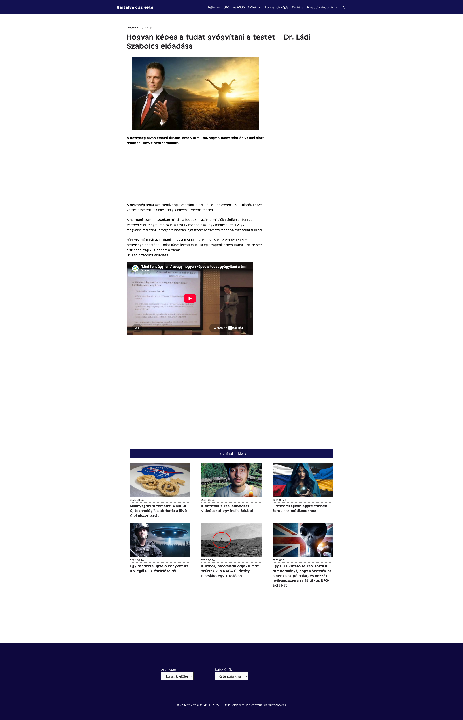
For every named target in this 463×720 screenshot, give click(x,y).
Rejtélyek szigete (135, 7)
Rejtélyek (213, 7)
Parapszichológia (276, 7)
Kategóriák (223, 669)
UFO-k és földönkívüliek (240, 7)
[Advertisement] (196, 175)
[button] (343, 7)
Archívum (168, 669)
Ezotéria (297, 7)
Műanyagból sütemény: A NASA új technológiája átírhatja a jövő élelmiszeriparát (158, 511)
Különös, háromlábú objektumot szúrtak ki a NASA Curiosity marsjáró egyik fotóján (230, 571)
